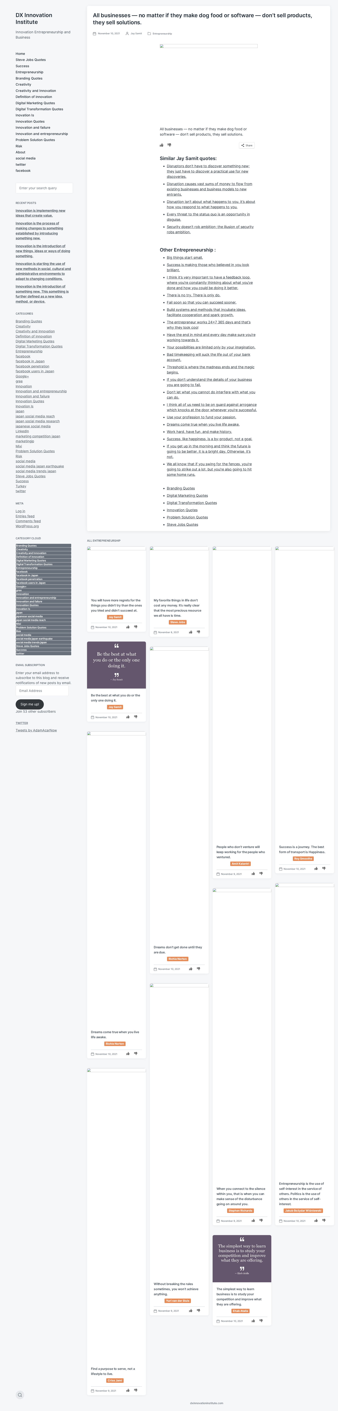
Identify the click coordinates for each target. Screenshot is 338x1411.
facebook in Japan (30, 361)
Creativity (23, 84)
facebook (23, 171)
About (20, 152)
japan (20, 411)
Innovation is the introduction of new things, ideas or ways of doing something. (43, 251)
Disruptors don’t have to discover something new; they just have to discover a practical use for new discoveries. (208, 171)
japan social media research (38, 421)
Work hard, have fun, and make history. (199, 432)
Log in (20, 511)
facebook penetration (32, 366)
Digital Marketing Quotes (35, 103)
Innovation (24, 386)
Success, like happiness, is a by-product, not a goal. (209, 439)
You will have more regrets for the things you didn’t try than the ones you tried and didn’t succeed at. (116, 605)
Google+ (22, 376)
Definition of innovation (34, 97)
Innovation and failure (33, 127)
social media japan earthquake (40, 466)
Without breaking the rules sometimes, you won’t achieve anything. (176, 1289)
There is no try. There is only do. (193, 295)
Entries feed (25, 516)
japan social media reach (35, 416)
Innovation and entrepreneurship (42, 134)
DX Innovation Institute (34, 18)
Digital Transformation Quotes (39, 109)
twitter (21, 165)
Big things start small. (185, 257)
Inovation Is (25, 115)
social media (26, 158)
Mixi (19, 446)
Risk (19, 146)
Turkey (21, 486)
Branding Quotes (29, 78)
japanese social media (33, 426)
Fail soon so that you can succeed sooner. (201, 302)
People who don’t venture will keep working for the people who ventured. (241, 852)
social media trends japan (36, 471)
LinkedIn (22, 431)
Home (20, 54)
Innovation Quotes (30, 121)
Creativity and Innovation (36, 91)
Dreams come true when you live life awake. (203, 424)
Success (22, 66)
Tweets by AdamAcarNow (36, 730)
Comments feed (28, 521)
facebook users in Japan (35, 371)
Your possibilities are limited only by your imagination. (211, 347)
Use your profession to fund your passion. (201, 417)
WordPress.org (27, 526)
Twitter (22, 723)
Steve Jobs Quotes (31, 60)
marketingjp (25, 441)
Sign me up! (30, 704)
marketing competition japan (38, 436)
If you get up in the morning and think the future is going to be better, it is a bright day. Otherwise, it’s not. (209, 451)
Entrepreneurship (29, 72)
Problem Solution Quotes (35, 140)
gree (19, 381)
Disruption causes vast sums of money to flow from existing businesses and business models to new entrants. (209, 189)
